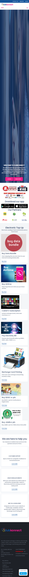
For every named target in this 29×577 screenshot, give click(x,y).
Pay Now (4, 318)
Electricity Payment (7, 569)
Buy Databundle (6, 563)
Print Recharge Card (7, 571)
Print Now (4, 380)
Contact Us (15, 1)
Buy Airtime (6, 284)
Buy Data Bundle (9, 253)
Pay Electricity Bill (9, 335)
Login (9, 179)
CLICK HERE (14, 464)
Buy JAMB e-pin (8, 422)
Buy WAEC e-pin (9, 397)
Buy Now (4, 261)
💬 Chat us (23, 573)
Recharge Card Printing (12, 372)
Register (22, 1)
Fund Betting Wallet (7, 573)
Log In (26, 1)
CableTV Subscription (11, 311)
